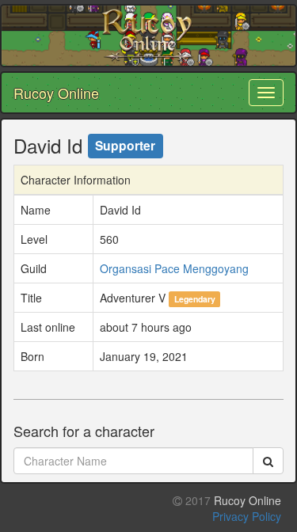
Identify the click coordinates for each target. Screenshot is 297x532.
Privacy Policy (246, 516)
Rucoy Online (56, 92)
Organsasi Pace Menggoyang (174, 268)
